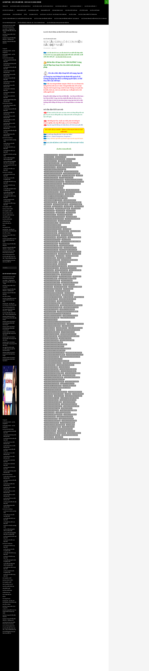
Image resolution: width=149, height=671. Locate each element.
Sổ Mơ (25, 14)
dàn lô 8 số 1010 (79, 206)
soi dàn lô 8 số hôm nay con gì (68, 400)
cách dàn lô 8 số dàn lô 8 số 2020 (53, 165)
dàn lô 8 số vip (48, 286)
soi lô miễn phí (70, 424)
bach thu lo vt (71, 159)
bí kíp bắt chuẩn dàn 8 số (65, 161)
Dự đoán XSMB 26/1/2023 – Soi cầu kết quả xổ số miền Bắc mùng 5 (9, 318)
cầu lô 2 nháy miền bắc (68, 175)
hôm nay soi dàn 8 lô (50, 311)
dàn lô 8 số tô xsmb (67, 280)
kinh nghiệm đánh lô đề (60, 54)
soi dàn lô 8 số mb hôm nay (63, 412)
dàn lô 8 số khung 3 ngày (51, 249)
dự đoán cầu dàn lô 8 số (51, 299)
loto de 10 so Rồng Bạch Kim (52, 332)
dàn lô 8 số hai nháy (50, 237)
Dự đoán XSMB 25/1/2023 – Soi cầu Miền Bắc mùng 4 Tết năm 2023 (9, 333)
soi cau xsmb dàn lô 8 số (75, 391)
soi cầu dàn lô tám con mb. (63, 57)
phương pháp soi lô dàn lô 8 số (53, 362)
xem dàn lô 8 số (61, 433)
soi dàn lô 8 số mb (49, 412)
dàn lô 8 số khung (64, 243)
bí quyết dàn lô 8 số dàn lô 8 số (69, 163)
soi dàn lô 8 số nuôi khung (66, 418)
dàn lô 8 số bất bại (71, 216)
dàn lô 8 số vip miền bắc (75, 286)
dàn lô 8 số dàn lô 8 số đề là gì (52, 224)
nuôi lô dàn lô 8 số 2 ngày (51, 340)
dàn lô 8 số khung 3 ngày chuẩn (68, 249)
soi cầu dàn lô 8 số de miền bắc (68, 369)
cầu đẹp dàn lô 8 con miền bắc (52, 175)
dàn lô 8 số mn (62, 264)
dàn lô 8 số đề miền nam (65, 233)
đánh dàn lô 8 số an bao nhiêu (52, 295)
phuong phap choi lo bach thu (75, 354)
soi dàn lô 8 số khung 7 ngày (52, 408)
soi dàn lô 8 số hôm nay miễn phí (53, 402)
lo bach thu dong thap (51, 319)
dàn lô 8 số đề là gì (64, 231)
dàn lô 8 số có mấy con (64, 220)
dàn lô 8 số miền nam (64, 262)
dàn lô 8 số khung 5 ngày (74, 251)
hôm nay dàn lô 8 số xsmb (51, 309)
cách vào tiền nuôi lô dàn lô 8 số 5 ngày (55, 169)
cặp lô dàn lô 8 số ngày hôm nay (53, 173)
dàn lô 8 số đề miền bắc (51, 233)
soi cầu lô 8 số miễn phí (69, 375)
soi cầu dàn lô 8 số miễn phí (73, 373)
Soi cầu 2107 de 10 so (50, 365)
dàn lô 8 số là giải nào (64, 253)
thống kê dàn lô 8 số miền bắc (52, 426)
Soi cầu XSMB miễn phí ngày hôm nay (54, 393)
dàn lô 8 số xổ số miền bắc (62, 290)
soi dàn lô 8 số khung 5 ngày (71, 406)
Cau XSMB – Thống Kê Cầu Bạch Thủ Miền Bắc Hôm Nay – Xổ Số (9, 30)
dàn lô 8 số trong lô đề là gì (52, 282)
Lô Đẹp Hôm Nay (6, 14)
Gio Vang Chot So (33, 14)
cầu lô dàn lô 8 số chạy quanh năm (54, 179)
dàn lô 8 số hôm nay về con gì (52, 239)
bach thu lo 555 (79, 154)
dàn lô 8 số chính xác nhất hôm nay (54, 218)
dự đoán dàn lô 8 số (50, 301)
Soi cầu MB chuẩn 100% (61, 6)
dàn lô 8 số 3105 (71, 210)
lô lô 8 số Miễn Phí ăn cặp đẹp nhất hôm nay (68, 330)
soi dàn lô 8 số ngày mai (51, 418)
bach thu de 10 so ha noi (51, 154)
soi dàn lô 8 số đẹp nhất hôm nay (69, 397)
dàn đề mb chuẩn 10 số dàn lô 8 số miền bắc (70, 202)
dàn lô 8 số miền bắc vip (51, 262)
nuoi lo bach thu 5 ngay (51, 338)
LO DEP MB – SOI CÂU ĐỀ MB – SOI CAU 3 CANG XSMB (22, 2)
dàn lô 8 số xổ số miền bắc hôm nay (54, 292)
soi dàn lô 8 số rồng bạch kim (52, 420)
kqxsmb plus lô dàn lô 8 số (70, 315)
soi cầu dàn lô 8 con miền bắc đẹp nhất (62, 43)
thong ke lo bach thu (68, 426)
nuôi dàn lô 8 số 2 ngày (51, 336)
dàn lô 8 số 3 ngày (49, 210)
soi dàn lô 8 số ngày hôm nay (65, 416)
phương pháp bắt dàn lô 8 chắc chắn (54, 352)
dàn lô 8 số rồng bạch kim (51, 272)
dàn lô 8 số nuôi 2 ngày (61, 270)
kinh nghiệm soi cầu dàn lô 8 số (53, 315)
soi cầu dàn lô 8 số (64, 367)
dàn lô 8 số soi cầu (66, 274)
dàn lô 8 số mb (60, 255)
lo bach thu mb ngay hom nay (52, 325)
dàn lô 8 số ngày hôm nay (75, 266)
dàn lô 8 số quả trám (75, 270)
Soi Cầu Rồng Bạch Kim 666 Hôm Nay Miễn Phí (58, 22)
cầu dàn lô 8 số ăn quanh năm (71, 173)
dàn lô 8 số (48, 206)
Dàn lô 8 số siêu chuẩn (66, 272)
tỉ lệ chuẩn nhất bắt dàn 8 (65, 428)
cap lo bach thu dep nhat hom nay (54, 171)
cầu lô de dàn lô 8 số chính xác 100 (54, 187)
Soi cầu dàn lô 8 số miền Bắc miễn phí (54, 373)
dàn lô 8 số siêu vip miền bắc (52, 274)
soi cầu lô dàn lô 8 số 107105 (72, 377)
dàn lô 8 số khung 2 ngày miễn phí (53, 247)
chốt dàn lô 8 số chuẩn (73, 189)
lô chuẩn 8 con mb (49, 327)
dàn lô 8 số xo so (49, 290)
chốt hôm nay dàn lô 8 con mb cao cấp (70, 192)
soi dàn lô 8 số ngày (50, 416)
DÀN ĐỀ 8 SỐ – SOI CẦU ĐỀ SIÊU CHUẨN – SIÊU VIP (56, 198)
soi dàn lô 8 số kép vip (69, 402)
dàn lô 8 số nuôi (49, 270)
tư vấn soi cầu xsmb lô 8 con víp (66, 430)
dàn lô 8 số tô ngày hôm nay (52, 280)
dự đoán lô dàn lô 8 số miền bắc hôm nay (71, 305)
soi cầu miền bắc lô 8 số (69, 385)
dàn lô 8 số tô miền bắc (51, 278)
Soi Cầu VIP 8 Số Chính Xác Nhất (53, 389)
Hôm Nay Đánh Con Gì (57, 10)
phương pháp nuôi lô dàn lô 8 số (53, 358)
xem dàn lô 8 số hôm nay (74, 433)
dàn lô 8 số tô (77, 276)
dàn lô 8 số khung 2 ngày (66, 245)
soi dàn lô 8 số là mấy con (51, 410)
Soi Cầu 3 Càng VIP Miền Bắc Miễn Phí (43, 18)
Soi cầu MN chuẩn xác (90, 6)
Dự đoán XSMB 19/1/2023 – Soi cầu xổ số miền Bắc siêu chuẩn (9, 354)
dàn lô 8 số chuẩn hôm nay (72, 218)
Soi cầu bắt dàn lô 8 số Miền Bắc (65, 365)
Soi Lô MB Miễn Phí (17, 14)
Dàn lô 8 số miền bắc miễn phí (52, 259)
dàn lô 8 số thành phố (65, 276)
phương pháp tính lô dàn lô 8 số (71, 362)
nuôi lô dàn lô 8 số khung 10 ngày (53, 342)
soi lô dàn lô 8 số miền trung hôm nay (54, 424)
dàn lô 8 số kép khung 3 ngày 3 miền (71, 241)
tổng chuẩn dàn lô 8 (50, 430)
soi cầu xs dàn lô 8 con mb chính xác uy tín (56, 391)
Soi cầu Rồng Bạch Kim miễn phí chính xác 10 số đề (57, 387)
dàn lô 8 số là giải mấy (50, 253)
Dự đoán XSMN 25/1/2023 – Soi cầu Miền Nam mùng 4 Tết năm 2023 (9, 338)
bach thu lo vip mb (61, 156)
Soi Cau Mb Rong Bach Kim (9, 22)
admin (54, 48)
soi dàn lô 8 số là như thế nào (68, 410)
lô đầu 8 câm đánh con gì (75, 327)
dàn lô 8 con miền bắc (75, 204)
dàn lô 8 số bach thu (50, 214)
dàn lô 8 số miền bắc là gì (64, 257)
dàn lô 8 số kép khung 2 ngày (52, 241)
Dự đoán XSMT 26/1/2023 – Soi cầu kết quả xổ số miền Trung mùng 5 (9, 328)
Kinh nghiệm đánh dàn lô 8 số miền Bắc (68, 311)
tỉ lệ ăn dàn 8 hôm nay (50, 428)
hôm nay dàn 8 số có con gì (71, 307)
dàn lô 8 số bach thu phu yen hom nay (54, 216)
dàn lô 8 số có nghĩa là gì (51, 222)
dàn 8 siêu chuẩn (70, 194)
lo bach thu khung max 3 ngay (75, 323)
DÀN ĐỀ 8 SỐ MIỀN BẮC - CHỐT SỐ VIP (53, 200)
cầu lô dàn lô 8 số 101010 (51, 177)
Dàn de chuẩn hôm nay (50, 202)
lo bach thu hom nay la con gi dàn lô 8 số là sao (57, 321)
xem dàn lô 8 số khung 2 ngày (52, 435)
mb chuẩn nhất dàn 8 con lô (68, 334)
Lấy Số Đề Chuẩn (84, 10)
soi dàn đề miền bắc (78, 393)
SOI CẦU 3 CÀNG (72, 14)
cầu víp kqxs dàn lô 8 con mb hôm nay (54, 189)
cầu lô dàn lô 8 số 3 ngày (66, 177)
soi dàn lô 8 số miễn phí (70, 414)
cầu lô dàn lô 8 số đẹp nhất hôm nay (54, 181)
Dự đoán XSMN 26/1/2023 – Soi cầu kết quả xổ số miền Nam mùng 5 (9, 323)
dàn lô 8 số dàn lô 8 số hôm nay (53, 229)
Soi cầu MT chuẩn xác (8, 10)
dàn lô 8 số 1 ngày (57, 206)
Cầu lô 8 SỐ (79, 175)
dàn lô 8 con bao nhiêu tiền (61, 204)
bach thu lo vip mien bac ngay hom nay (55, 159)
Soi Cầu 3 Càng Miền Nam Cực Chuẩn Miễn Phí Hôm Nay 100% (17, 18)
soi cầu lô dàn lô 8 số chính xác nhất (54, 379)
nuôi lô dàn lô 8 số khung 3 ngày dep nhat (55, 344)
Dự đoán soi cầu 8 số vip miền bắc (53, 307)
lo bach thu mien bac (68, 325)
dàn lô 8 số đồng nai (67, 235)
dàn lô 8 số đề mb (75, 231)
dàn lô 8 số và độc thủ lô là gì (70, 282)
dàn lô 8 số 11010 (49, 208)
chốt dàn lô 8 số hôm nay (51, 192)
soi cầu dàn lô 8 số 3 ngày (51, 369)
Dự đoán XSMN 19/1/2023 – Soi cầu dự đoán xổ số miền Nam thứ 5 (9, 359)
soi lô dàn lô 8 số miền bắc (67, 422)
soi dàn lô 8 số (48, 395)
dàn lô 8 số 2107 (76, 208)
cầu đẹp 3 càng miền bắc (63, 149)
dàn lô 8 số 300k (60, 210)
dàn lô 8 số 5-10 (60, 212)
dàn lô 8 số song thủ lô (51, 276)
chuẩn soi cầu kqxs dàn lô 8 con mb (54, 194)
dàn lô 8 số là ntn (49, 255)
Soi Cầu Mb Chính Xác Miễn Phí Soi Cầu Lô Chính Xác (94, 18)
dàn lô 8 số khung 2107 (70, 247)
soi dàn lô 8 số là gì (67, 408)
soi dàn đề (68, 393)
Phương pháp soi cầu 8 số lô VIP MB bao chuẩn (57, 360)
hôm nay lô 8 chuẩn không (67, 309)
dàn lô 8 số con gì (64, 222)
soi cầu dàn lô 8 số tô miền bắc (53, 375)
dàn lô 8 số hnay (62, 237)
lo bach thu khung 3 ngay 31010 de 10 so (55, 323)
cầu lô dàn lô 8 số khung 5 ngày (72, 183)
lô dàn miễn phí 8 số (62, 327)
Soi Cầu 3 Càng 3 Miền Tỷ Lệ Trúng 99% (87, 14)
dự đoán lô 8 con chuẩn (68, 303)
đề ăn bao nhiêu (79, 297)
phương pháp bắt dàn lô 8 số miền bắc (54, 354)
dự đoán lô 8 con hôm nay (51, 305)
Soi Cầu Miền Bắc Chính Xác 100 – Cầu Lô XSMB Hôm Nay (31, 22)
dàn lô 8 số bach (71, 212)
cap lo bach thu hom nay (71, 171)
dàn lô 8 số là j (76, 253)
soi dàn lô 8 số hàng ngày (51, 400)
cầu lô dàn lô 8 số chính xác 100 (74, 179)
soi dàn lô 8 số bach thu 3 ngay (74, 395)
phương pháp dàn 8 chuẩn (51, 356)
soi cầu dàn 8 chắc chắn (51, 367)
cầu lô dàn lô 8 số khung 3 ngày (53, 183)
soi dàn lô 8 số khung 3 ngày (69, 404)
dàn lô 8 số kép (66, 239)
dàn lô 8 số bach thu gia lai (65, 214)
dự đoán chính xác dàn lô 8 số (67, 299)
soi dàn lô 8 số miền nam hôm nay (53, 414)
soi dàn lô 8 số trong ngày (69, 420)
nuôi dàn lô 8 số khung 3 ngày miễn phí (69, 336)
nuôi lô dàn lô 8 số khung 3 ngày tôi (54, 346)
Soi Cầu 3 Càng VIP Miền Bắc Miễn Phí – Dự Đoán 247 (66, 18)
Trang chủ (5, 6)
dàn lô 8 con (48, 204)
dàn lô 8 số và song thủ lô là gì (53, 284)
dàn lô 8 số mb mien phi (72, 255)
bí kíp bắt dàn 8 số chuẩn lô (52, 163)
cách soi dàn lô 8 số (50, 167)
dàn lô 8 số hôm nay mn (74, 237)
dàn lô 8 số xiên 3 (68, 288)
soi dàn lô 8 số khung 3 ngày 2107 (53, 406)
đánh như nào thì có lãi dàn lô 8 (53, 297)
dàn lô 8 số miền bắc (50, 257)
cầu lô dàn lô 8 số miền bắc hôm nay (54, 185)
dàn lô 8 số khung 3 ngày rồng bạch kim (55, 251)
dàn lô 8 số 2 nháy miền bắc (63, 208)
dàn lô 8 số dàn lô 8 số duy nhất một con (55, 227)
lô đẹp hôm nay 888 (50, 330)
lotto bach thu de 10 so (68, 332)
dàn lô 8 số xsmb (69, 292)
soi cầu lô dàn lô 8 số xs (72, 381)
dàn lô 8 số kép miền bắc (51, 243)
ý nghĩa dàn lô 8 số (74, 439)
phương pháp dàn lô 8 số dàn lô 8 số (70, 356)
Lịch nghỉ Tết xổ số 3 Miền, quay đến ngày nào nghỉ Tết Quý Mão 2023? (9, 349)
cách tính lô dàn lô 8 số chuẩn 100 (66, 167)
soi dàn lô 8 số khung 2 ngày (52, 404)
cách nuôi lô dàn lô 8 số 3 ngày (72, 165)
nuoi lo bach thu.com (65, 338)
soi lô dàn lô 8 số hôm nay (51, 422)
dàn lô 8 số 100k (69, 206)
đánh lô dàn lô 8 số (68, 295)
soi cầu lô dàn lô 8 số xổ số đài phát (54, 381)
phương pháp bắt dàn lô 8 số (73, 352)
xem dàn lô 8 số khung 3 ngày (69, 435)
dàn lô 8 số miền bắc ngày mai (69, 259)
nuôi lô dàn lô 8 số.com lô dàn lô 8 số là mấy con (57, 348)
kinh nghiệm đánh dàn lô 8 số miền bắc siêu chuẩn (57, 313)
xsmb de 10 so (59, 437)
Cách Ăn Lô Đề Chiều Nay (71, 10)
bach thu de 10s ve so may (66, 154)
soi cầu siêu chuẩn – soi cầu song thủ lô (20, 6)
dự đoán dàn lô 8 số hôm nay (65, 301)
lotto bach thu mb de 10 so (52, 334)
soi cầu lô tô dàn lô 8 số (67, 383)
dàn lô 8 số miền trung (51, 264)
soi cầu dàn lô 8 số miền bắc (68, 371)
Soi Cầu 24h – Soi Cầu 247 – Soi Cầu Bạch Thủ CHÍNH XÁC (53, 14)
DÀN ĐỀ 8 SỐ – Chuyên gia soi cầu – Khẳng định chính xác (59, 196)
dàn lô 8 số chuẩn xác (50, 220)
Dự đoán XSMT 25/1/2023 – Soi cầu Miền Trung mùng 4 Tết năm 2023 (10, 344)
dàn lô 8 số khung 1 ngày (51, 245)
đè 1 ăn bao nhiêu (68, 297)
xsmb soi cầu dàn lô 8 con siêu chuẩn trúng (56, 439)
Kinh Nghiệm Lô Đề (21, 10)
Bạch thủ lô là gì (49, 156)
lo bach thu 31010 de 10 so (67, 317)
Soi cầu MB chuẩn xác (75, 6)
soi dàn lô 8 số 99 (59, 395)
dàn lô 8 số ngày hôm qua (51, 268)
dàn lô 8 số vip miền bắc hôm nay (53, 288)
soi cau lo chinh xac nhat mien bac (54, 377)
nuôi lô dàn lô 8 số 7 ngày (67, 340)
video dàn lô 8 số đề (50, 433)
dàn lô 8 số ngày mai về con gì (68, 268)
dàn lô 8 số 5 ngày (49, 212)
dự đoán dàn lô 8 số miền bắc (52, 303)
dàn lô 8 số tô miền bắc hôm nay (67, 278)
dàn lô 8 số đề (67, 229)
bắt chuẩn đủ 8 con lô (50, 161)
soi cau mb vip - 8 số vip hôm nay (53, 385)
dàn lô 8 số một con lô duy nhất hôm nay (55, 266)
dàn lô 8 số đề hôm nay (51, 231)
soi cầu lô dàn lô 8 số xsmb (52, 383)
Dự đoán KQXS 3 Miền (33, 10)
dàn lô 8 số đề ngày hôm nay (52, 235)
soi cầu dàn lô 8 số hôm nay (52, 371)
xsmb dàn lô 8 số (49, 437)
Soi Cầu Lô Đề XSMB (94, 10)
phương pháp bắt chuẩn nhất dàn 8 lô (55, 350)
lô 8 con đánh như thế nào (52, 317)
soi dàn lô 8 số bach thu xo (52, 397)
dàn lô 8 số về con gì (68, 284)
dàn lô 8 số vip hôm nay (61, 286)
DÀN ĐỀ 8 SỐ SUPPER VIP (69, 200)
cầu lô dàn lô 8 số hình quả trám (74, 181)
